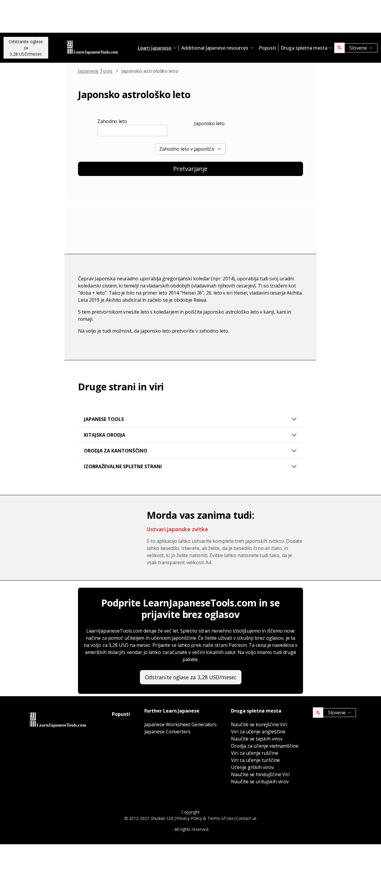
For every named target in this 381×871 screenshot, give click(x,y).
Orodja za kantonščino (115, 450)
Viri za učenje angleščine (258, 731)
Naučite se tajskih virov (256, 738)
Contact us (246, 818)
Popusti (267, 48)
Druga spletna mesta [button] (304, 48)
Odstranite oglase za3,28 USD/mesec (26, 48)
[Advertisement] (190, 17)
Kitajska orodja (104, 435)
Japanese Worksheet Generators (180, 724)
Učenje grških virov (252, 767)
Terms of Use (220, 818)
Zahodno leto (112, 121)
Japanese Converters (167, 731)
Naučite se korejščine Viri (259, 724)
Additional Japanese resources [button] (215, 48)
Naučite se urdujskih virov (260, 781)
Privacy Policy (189, 818)
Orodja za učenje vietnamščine (265, 746)
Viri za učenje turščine (255, 760)
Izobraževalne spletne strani (123, 466)
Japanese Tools (95, 71)
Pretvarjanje (190, 169)
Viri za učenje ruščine (254, 753)
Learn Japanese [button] (155, 48)
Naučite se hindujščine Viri (260, 774)
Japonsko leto (209, 123)
